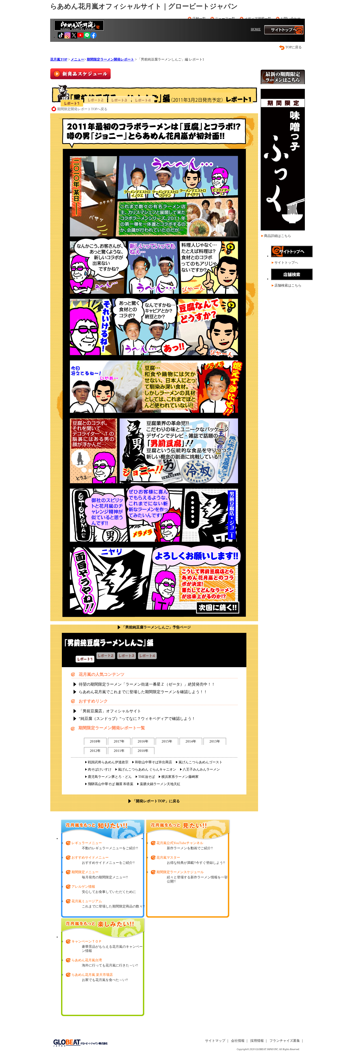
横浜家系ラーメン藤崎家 (180, 777)
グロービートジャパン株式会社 (80, 1043)
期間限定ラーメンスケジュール (180, 872)
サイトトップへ (286, 262)
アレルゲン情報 (83, 887)
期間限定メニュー (84, 872)
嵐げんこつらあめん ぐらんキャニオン (147, 769)
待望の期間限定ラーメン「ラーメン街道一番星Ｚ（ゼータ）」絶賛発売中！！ (147, 684)
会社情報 (238, 1041)
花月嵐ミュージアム (86, 901)
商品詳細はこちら (277, 236)
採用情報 (257, 1041)
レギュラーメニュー (86, 843)
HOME (256, 29)
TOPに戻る (293, 47)
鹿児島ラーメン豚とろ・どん (110, 777)
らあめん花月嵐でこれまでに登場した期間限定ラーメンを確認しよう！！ (143, 692)
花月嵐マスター (168, 857)
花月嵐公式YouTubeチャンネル (179, 843)
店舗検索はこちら (287, 285)
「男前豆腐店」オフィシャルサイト (110, 711)
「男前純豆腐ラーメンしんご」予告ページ (156, 627)
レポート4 (143, 99)
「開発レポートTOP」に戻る (156, 801)
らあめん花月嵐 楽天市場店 (92, 975)
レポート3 (119, 99)
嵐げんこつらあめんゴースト (200, 762)
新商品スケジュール (80, 73)
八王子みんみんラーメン (201, 769)
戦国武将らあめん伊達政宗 (108, 762)
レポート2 (95, 99)
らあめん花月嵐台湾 (86, 960)
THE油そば (146, 777)
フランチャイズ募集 (284, 1041)
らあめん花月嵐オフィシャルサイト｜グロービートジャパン (144, 6)
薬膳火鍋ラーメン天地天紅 (160, 784)
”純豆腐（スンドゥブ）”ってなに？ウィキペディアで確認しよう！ (137, 719)
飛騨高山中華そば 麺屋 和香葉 (110, 784)
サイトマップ (215, 1041)
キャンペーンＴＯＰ (86, 941)
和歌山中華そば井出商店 (153, 762)
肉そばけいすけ (99, 769)
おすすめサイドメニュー (90, 857)
